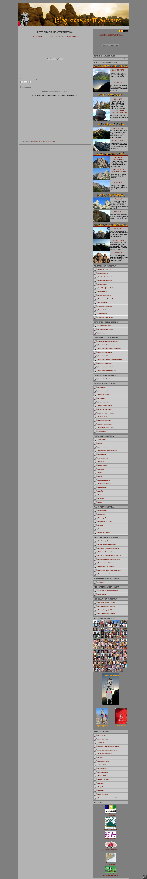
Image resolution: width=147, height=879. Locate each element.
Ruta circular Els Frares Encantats (108, 345)
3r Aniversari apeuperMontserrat (108, 590)
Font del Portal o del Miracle (106, 413)
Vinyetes (100, 582)
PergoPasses (102, 786)
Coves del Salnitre (103, 394)
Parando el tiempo (103, 779)
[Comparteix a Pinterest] (30, 82)
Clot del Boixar (102, 291)
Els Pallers (101, 398)
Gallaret (100, 472)
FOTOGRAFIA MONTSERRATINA (55, 32)
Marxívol (100, 491)
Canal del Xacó (102, 284)
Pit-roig (100, 525)
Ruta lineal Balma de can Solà (107, 370)
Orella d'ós (101, 494)
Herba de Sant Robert (104, 483)
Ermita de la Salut (103, 402)
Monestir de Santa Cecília (106, 427)
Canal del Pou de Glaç (105, 280)
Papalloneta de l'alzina (105, 521)
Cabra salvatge (102, 510)
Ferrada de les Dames (104, 295)
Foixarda (101, 469)
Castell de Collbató (104, 379)
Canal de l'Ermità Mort (105, 277)
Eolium (100, 757)
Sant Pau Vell (102, 431)
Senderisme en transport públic (107, 798)
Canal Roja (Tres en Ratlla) (106, 288)
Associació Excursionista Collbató (108, 746)
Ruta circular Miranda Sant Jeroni (108, 356)
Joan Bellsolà (102, 764)
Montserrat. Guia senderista (106, 566)
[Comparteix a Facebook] (28, 82)
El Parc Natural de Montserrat (107, 544)
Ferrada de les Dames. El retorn (107, 299)
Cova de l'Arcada (103, 391)
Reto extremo (102, 594)
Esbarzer (101, 461)
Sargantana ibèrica (104, 532)
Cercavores (101, 514)
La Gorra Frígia (102, 302)
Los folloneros (102, 768)
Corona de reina (103, 458)
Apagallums (102, 439)
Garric (100, 476)
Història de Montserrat (105, 552)
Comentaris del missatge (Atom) (43, 141)
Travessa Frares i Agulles (105, 317)
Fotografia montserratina (40, 79)
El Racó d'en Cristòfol (105, 753)
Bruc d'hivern (102, 447)
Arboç (100, 443)
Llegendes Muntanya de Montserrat (109, 559)
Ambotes (101, 742)
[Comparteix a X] (25, 82)
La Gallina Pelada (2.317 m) (106, 602)
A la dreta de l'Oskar (104, 325)
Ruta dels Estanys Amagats (106, 613)
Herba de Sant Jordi (104, 480)
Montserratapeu (103, 772)
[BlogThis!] (23, 82)
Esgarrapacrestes (103, 761)
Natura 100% (102, 775)
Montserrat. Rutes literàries (106, 574)
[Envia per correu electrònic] (21, 82)
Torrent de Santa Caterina (106, 310)
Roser (100, 502)
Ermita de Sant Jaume (105, 409)
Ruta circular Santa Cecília (106, 367)
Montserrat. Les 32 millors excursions (109, 570)
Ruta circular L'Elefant (105, 352)
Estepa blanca (102, 465)
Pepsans (100, 783)
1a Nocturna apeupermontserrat (108, 341)
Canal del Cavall (103, 273)
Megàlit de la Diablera (104, 420)
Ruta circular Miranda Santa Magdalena (110, 359)
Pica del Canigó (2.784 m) (106, 610)
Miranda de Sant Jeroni (105, 424)
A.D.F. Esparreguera (104, 739)
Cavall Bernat (102, 387)
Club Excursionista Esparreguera (108, 750)
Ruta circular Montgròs (105, 363)
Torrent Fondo (102, 313)
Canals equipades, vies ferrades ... (108, 541)
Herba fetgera (102, 487)
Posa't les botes (103, 794)
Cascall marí (102, 454)
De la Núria (101, 333)
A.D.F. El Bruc (102, 735)
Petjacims (101, 790)
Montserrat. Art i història (105, 563)
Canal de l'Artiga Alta (104, 269)
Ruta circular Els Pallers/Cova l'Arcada (109, 348)
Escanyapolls (102, 518)
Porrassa (101, 498)
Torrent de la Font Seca (105, 306)
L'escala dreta (102, 416)
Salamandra (101, 529)
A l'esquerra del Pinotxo (105, 329)
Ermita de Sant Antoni (105, 405)
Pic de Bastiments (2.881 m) (106, 606)
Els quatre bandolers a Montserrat (108, 548)
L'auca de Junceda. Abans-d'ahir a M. (109, 555)
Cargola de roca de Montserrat (107, 450)
